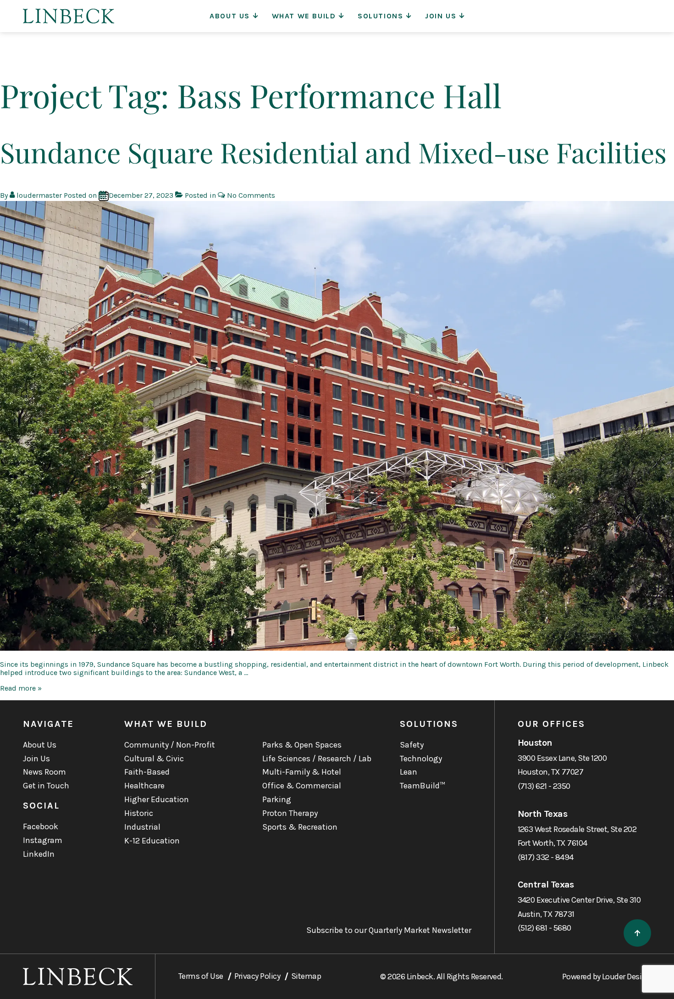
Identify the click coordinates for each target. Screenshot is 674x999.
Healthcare (144, 786)
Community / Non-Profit (169, 745)
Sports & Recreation (299, 827)
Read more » (21, 688)
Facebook (40, 826)
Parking (276, 799)
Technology (421, 758)
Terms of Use (200, 976)
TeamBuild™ (422, 786)
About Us (230, 15)
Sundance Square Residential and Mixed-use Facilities (333, 152)
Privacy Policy (257, 976)
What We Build (304, 15)
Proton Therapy (290, 813)
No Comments (251, 195)
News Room (44, 772)
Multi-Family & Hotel (301, 772)
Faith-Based (147, 772)
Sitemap (306, 976)
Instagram (42, 840)
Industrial (142, 827)
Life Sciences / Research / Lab (316, 758)
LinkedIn (39, 854)
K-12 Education (152, 841)
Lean (408, 772)
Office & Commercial (301, 786)
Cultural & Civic (154, 758)
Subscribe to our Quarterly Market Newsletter (388, 930)
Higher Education (156, 799)
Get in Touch (46, 786)
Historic (138, 813)
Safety (412, 745)
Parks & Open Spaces (302, 745)
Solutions (380, 15)
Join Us (440, 15)
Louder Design (626, 976)
